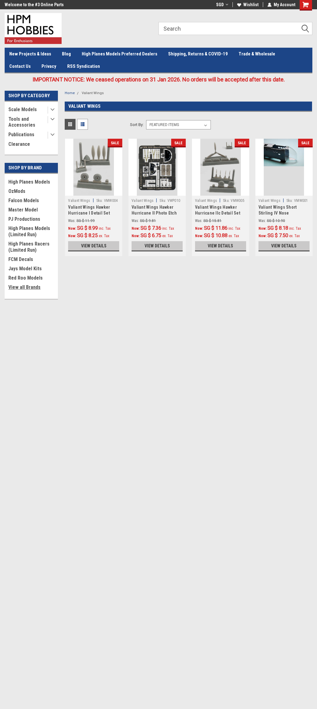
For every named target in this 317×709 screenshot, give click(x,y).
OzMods (16, 191)
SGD (220, 4)
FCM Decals (20, 259)
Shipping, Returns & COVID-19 (198, 54)
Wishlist (250, 4)
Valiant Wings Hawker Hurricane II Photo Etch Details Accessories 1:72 (156, 213)
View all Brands (24, 287)
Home (70, 93)
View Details (93, 245)
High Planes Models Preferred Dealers (119, 54)
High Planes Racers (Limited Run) (29, 247)
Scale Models (22, 109)
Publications (21, 134)
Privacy (48, 66)
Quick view (94, 191)
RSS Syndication (83, 66)
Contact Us (20, 66)
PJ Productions (24, 219)
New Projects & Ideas (30, 54)
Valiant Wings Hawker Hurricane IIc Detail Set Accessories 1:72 (217, 213)
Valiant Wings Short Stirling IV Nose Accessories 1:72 (277, 213)
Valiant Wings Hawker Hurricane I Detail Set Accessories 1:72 (89, 213)
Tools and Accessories (21, 122)
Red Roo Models (25, 278)
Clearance (19, 144)
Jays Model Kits (25, 269)
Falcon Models (23, 200)
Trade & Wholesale (257, 54)
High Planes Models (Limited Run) (29, 231)
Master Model (23, 210)
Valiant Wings (93, 93)
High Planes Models (29, 182)
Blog (66, 54)
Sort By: (137, 124)
